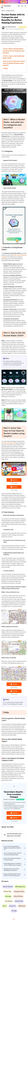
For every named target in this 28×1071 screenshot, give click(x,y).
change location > (10, 10)
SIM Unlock (21, 906)
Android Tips (19, 901)
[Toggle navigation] (24, 6)
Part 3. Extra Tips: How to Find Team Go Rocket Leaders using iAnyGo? (14, 63)
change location (19, 29)
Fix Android (8, 901)
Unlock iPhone (18, 896)
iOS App (14, 911)
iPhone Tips (7, 891)
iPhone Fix (12, 906)
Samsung (8, 896)
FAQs (6, 68)
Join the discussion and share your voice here (14, 835)
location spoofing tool (8, 443)
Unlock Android (8, 886)
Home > (3, 10)
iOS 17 (5, 906)
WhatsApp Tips (20, 886)
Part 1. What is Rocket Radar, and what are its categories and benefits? (13, 51)
